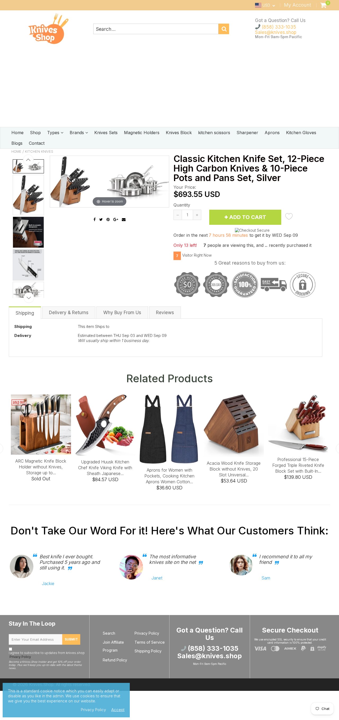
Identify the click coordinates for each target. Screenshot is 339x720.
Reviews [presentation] (165, 312)
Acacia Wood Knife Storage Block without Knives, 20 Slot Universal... (244, 468)
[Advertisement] (169, 87)
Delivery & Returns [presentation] (68, 312)
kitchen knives (39, 151)
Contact (36, 143)
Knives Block (179, 132)
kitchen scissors (214, 132)
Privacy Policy (20, 657)
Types (54, 132)
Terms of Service (150, 642)
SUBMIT (71, 639)
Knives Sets (106, 132)
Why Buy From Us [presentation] (122, 312)
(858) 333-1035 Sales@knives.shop (275, 29)
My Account (297, 5)
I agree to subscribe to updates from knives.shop (47, 655)
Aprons (272, 132)
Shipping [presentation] (25, 313)
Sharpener (247, 132)
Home (17, 132)
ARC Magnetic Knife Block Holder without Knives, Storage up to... (51, 466)
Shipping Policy (148, 651)
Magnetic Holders (141, 132)
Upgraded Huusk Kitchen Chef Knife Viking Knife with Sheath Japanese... (115, 467)
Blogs (17, 143)
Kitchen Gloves (301, 132)
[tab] (25, 312)
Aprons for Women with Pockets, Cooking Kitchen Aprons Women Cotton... (180, 475)
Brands (77, 132)
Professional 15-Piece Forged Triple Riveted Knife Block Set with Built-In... (308, 465)
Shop (35, 132)
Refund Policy (115, 660)
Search (109, 633)
